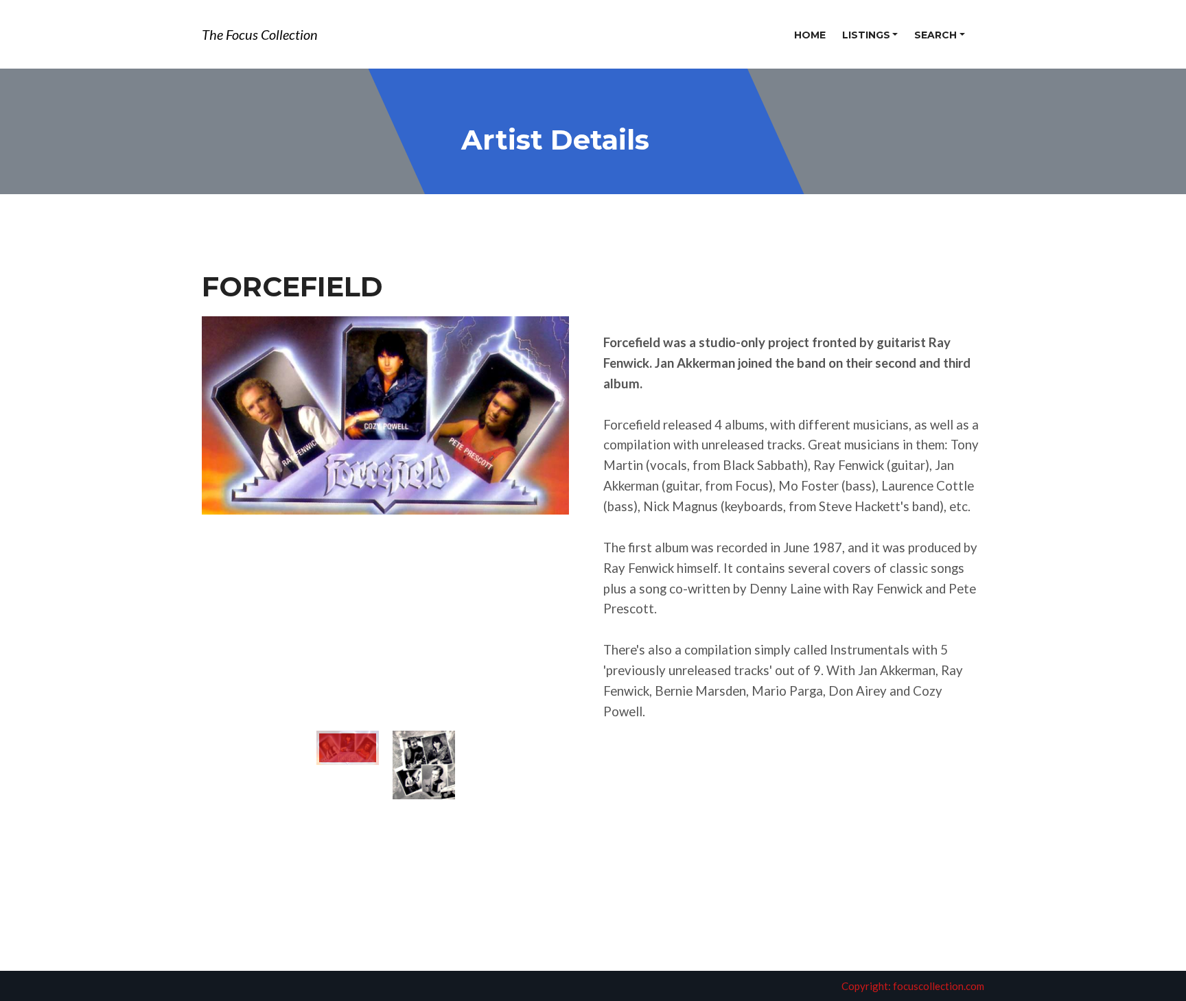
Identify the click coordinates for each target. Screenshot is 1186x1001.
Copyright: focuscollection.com (912, 986)
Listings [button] (866, 35)
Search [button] (935, 35)
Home (810, 35)
